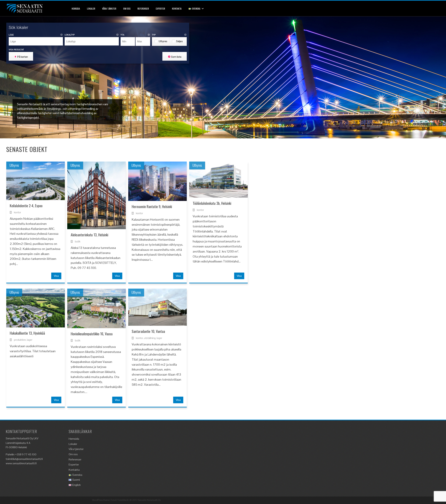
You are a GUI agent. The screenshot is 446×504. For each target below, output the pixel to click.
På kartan (22, 56)
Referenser (143, 8)
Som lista (176, 56)
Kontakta (177, 8)
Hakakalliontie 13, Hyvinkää (27, 333)
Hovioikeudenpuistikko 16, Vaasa (92, 333)
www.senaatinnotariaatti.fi (21, 463)
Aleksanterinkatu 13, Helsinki (89, 234)
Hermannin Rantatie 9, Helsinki (152, 206)
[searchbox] (36, 41)
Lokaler (91, 8)
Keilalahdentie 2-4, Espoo (26, 205)
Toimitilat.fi (122, 500)
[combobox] (36, 41)
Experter (160, 8)
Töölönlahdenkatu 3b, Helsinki (212, 203)
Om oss (126, 8)
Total (113, 500)
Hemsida (76, 8)
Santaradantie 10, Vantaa (148, 331)
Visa (56, 276)
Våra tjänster (109, 8)
